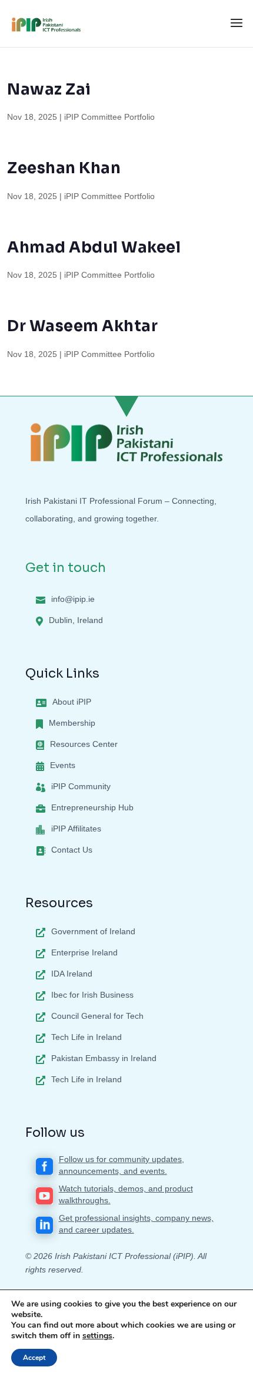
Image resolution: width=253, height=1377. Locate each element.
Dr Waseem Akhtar (82, 326)
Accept (34, 1357)
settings (97, 1336)
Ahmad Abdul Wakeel (94, 247)
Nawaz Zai (49, 89)
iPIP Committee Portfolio (109, 117)
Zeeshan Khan (64, 168)
